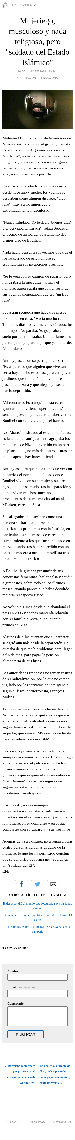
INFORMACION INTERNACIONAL (37, 77)
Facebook (21, 884)
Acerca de (12, 1121)
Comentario (15, 1003)
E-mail (22, 987)
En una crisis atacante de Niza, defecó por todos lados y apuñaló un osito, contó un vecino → (55, 1074)
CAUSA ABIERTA (24, 5)
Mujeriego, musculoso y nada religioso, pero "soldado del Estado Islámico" (37, 41)
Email (53, 884)
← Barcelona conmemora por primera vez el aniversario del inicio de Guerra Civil (20, 1074)
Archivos (37, 1121)
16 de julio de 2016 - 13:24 (37, 71)
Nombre (13, 971)
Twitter (37, 884)
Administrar (62, 1121)
